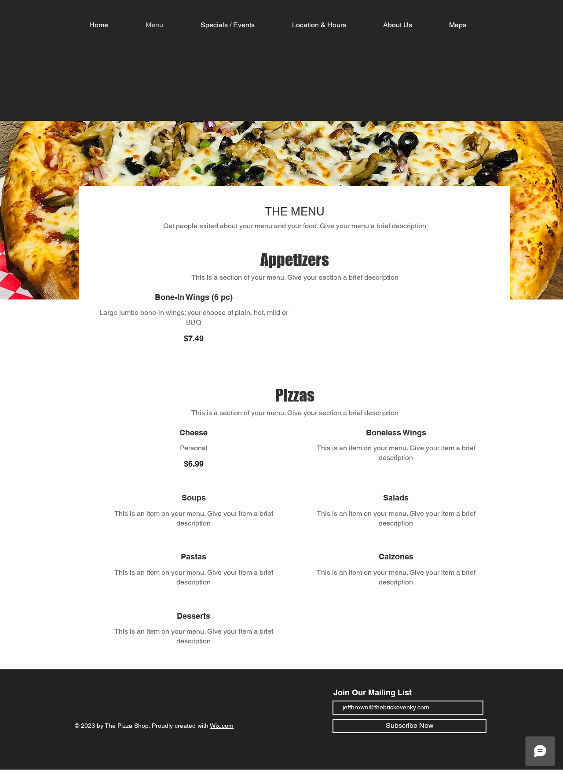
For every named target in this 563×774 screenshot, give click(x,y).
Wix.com (222, 725)
